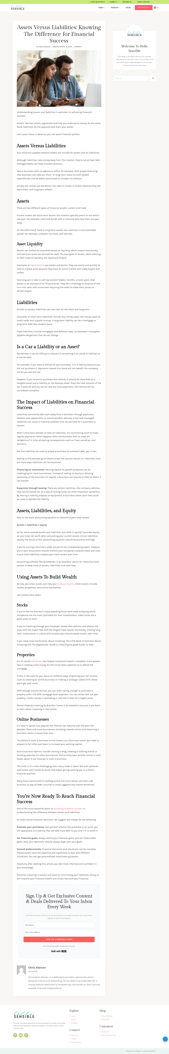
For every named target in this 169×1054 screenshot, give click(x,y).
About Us (74, 1035)
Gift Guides (105, 1019)
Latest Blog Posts (98, 2)
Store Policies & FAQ (108, 1035)
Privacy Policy (76, 1042)
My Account (105, 1032)
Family (73, 1019)
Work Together (143, 2)
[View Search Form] (154, 2)
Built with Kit (59, 951)
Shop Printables (143, 8)
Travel (128, 7)
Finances (78, 47)
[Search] (153, 78)
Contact (74, 1039)
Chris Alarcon (44, 47)
